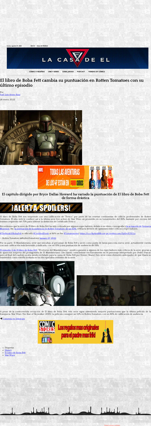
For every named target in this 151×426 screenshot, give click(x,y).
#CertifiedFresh (41, 233)
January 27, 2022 (48, 238)
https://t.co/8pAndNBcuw (92, 233)
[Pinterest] (38, 103)
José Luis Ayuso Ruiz (10, 94)
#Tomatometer (71, 233)
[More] (46, 103)
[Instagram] (124, 46)
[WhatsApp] (29, 103)
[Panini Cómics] (75, 188)
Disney (8, 350)
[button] (125, 71)
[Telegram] (135, 46)
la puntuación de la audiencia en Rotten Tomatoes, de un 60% (45, 229)
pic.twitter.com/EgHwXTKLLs (120, 233)
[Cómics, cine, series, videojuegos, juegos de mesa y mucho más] (63, 58)
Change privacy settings (112, 425)
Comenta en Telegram (13, 319)
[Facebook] (121, 46)
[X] (139, 46)
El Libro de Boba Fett (15, 352)
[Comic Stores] (75, 343)
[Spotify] (132, 46)
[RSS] (128, 46)
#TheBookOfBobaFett (10, 233)
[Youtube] (143, 46)
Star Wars (10, 355)
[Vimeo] (115, 46)
